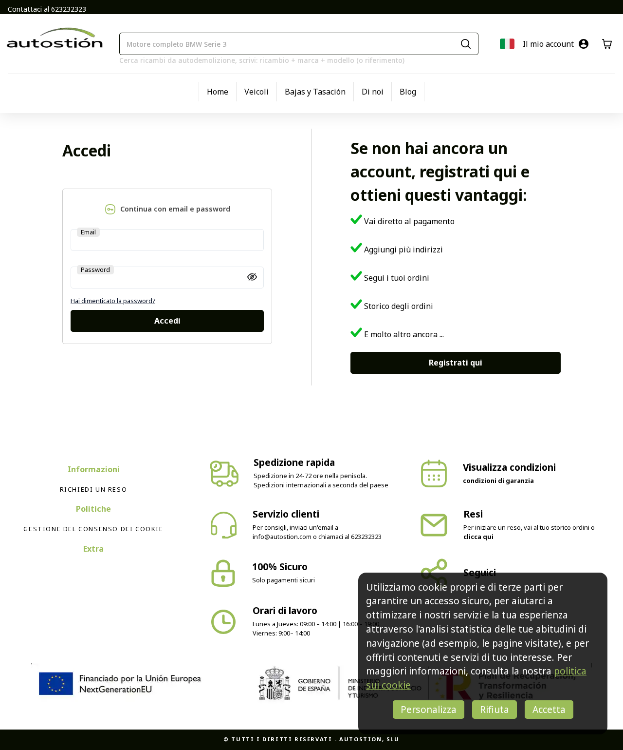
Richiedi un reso (94, 489)
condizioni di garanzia (498, 480)
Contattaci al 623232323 (47, 9)
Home (217, 91)
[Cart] (607, 44)
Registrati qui (455, 362)
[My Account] (583, 44)
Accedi (167, 320)
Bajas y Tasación (315, 91)
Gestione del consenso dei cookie (93, 528)
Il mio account (548, 43)
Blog (408, 91)
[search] (466, 44)
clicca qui (478, 536)
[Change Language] (507, 44)
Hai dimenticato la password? (113, 300)
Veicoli (256, 91)
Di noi (373, 91)
